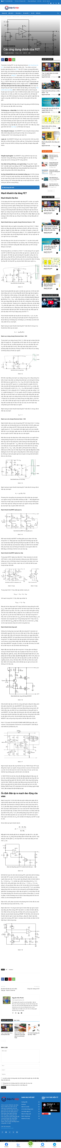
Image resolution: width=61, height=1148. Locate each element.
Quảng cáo (38, 1141)
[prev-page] (2, 1041)
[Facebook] (48, 3)
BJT (17, 69)
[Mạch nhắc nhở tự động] (51, 119)
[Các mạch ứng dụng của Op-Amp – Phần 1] (34, 1028)
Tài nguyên (25, 13)
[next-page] (5, 1041)
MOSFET (13, 75)
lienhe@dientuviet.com (7, 1128)
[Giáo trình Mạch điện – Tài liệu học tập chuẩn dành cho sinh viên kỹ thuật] (20, 1028)
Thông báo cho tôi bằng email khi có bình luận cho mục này (17, 1083)
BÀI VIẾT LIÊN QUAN (7, 1020)
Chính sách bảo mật (51, 1141)
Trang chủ (4, 13)
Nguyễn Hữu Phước (9, 53)
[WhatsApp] (13, 59)
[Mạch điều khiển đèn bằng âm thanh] (51, 135)
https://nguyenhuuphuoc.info (18, 1000)
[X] (56, 3)
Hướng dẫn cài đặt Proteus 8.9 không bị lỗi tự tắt (54, 172)
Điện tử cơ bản (16, 16)
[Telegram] (51, 3)
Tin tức (32, 13)
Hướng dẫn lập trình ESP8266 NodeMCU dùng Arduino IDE (53, 164)
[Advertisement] (20, 150)
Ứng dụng (18, 13)
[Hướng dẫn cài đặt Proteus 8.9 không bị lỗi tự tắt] (45, 172)
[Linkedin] (19, 1013)
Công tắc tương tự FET (33, 988)
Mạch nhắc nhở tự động (49, 126)
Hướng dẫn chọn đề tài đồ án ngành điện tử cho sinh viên (50, 248)
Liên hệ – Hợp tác (46, 1)
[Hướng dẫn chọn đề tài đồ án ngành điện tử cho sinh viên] (51, 102)
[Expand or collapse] (38, 187)
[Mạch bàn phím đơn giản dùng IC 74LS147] (45, 185)
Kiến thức (10, 13)
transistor (11, 969)
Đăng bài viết (32, 1141)
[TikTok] (53, 3)
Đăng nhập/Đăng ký (32, 1)
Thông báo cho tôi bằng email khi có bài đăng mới (15, 1085)
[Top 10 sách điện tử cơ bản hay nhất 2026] (7, 1028)
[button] (58, 13)
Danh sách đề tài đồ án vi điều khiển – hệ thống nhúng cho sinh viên (51, 228)
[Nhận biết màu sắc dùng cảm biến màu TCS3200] (45, 157)
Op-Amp (13, 127)
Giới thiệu (39, 1)
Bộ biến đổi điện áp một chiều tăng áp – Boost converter (9, 989)
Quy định (44, 1141)
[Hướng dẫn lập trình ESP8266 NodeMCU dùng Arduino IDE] (45, 164)
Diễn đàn (38, 13)
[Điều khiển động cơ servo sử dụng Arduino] (45, 179)
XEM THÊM (16, 1020)
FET (6, 969)
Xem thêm (50, 191)
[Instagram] (16, 1013)
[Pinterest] (10, 59)
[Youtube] (59, 3)
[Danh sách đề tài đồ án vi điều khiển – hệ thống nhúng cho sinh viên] (51, 84)
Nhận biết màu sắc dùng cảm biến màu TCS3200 (53, 157)
